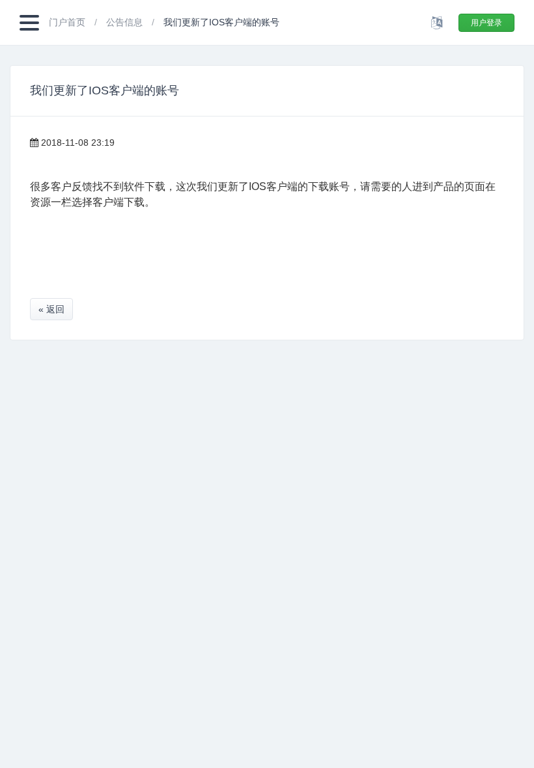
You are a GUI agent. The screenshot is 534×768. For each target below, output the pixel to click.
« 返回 (51, 309)
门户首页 (68, 22)
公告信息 (125, 22)
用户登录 (486, 22)
